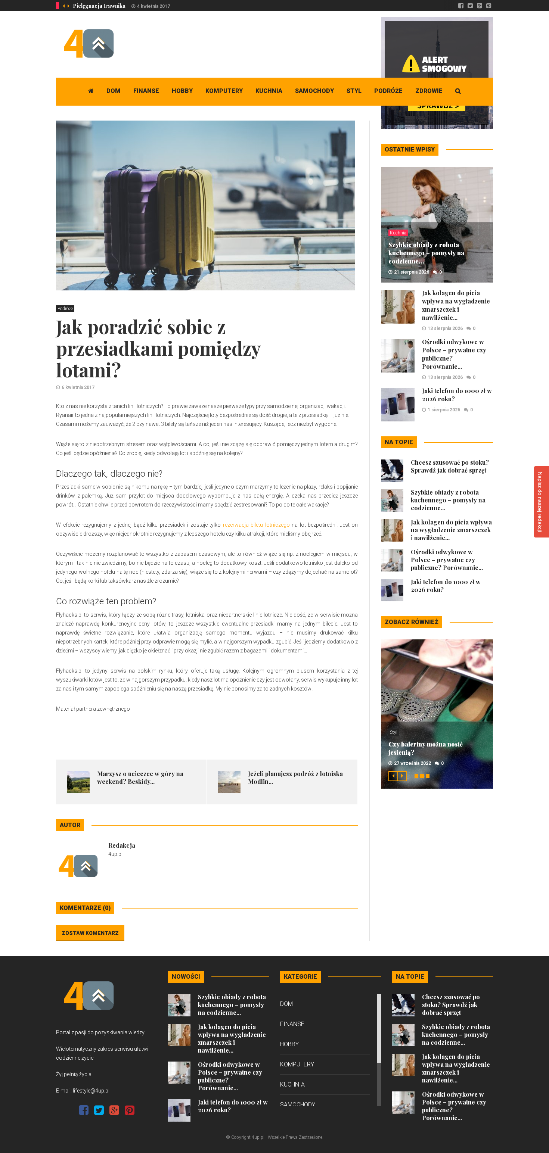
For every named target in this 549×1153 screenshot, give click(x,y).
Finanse (146, 90)
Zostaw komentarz (90, 933)
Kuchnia (268, 90)
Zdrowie (429, 90)
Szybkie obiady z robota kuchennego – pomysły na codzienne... (426, 253)
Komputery (224, 90)
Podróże (388, 90)
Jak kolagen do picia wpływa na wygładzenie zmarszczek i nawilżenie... (456, 305)
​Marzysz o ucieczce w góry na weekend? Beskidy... (140, 777)
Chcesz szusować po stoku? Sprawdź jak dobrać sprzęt (450, 466)
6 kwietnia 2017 (78, 387)
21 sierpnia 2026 (411, 272)
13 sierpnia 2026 (445, 328)
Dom (113, 90)
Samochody (314, 90)
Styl (354, 90)
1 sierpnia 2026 (444, 409)
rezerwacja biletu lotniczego (256, 525)
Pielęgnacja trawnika (99, 5)
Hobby (182, 90)
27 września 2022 (412, 763)
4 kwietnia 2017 (153, 6)
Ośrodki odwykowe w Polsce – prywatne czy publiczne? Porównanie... (447, 559)
